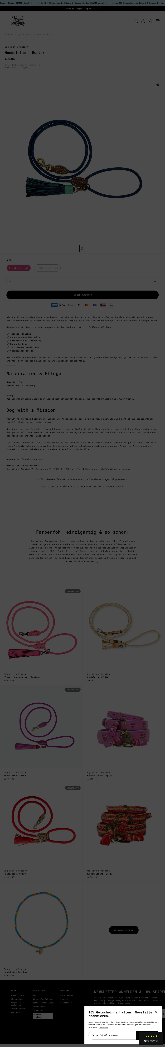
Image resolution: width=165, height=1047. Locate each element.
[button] (151, 1038)
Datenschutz (103, 1027)
